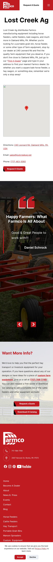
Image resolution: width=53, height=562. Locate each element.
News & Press (10, 495)
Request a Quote (27, 403)
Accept (20, 557)
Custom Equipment (13, 540)
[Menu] (48, 5)
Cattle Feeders (10, 521)
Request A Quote (31, 5)
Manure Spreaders (12, 535)
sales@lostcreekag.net (21, 155)
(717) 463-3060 (18, 161)
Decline (33, 557)
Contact (7, 504)
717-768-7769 (17, 451)
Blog (5, 509)
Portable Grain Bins (12, 531)
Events (6, 500)
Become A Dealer (11, 485)
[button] (26, 108)
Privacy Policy (41, 548)
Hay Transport (10, 526)
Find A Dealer (14, 61)
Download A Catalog (27, 412)
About (6, 490)
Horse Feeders (10, 516)
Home (6, 481)
